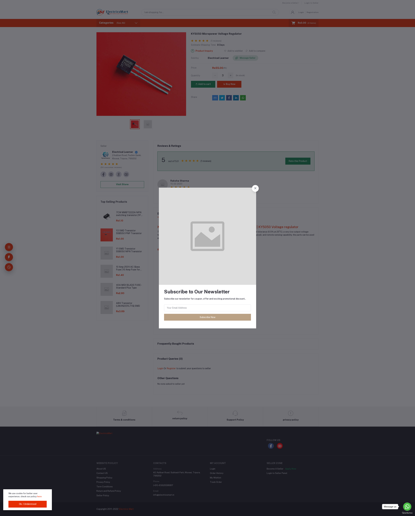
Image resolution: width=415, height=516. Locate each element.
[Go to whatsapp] (407, 507)
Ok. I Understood (27, 504)
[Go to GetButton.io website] (407, 513)
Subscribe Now (207, 317)
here (39, 496)
